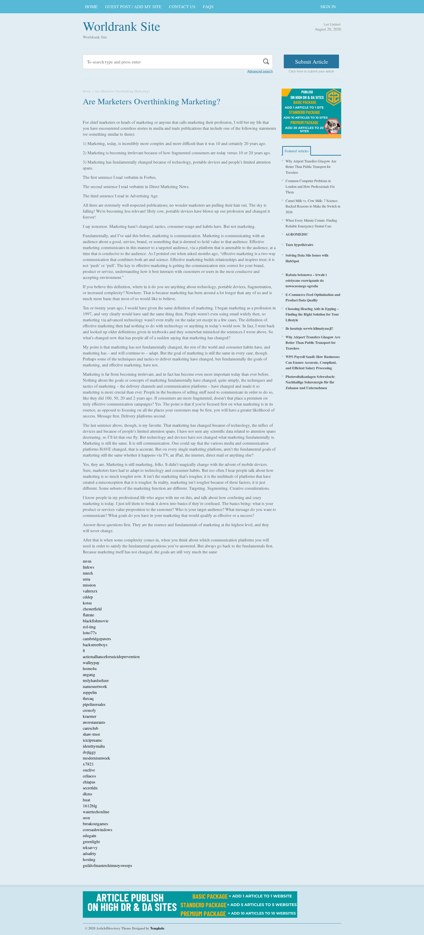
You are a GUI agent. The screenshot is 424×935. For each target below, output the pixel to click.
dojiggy (89, 752)
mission (89, 585)
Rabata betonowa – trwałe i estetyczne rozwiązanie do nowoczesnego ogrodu (306, 280)
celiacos (89, 776)
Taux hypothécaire (299, 244)
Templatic (157, 928)
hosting (89, 859)
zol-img (89, 626)
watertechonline (96, 811)
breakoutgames (95, 823)
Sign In (328, 6)
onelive (89, 770)
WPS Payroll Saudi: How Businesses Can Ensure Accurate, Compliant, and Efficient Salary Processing (313, 362)
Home (87, 91)
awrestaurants (94, 722)
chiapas (89, 782)
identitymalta (94, 746)
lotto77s (90, 632)
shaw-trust (91, 734)
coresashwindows (97, 829)
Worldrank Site (121, 25)
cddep (88, 597)
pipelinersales (94, 704)
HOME (91, 6)
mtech (88, 573)
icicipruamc (92, 740)
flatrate (88, 614)
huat (86, 799)
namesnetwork (95, 686)
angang (89, 674)
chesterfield (92, 608)
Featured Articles (297, 151)
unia (86, 579)
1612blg (90, 805)
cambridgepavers (97, 638)
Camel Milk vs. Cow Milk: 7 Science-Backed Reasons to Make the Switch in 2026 (313, 206)
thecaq (88, 698)
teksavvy (90, 847)
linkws (88, 567)
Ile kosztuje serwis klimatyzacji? (309, 328)
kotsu (87, 603)
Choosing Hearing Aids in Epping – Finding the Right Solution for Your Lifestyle (312, 314)
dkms (87, 793)
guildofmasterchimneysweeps (107, 865)
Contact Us (182, 6)
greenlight (91, 841)
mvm (87, 561)
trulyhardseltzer (96, 680)
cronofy (89, 710)
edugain (89, 835)
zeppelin (90, 692)
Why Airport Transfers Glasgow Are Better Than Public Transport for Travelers (311, 167)
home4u (90, 668)
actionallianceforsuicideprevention (111, 656)
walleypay (91, 662)
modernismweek (96, 758)
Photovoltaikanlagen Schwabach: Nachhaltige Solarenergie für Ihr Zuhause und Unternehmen (310, 382)
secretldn (90, 787)
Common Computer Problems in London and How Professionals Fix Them (310, 186)
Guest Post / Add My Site (133, 6)
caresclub (90, 728)
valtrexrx (90, 591)
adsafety (89, 853)
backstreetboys (95, 644)
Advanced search (260, 71)
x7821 (88, 764)
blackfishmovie (95, 620)
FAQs (208, 6)
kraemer (89, 716)
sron (86, 817)
